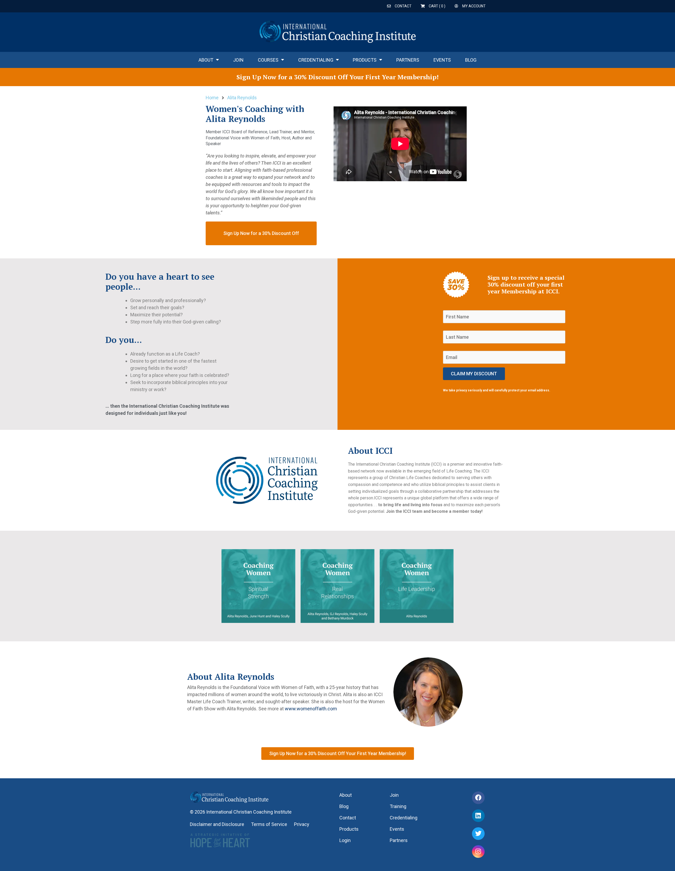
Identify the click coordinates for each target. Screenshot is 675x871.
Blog (470, 60)
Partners (407, 60)
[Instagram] (478, 851)
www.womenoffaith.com (311, 708)
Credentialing (315, 60)
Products (365, 60)
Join (238, 60)
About (206, 60)
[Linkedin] (478, 815)
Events (442, 60)
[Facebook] (478, 797)
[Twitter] (478, 833)
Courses (268, 60)
